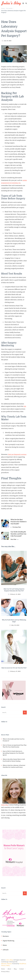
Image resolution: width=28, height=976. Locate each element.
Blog (15, 969)
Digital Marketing (8, 941)
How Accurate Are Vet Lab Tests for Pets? (14, 668)
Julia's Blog (9, 960)
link (25, 406)
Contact (21, 969)
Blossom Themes (6, 963)
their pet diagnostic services (17, 454)
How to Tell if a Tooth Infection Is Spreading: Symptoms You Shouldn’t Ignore (13, 753)
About (9, 969)
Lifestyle (5, 950)
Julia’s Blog (4, 805)
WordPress (22, 963)
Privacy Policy (5, 965)
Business (6, 936)
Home (5, 945)
